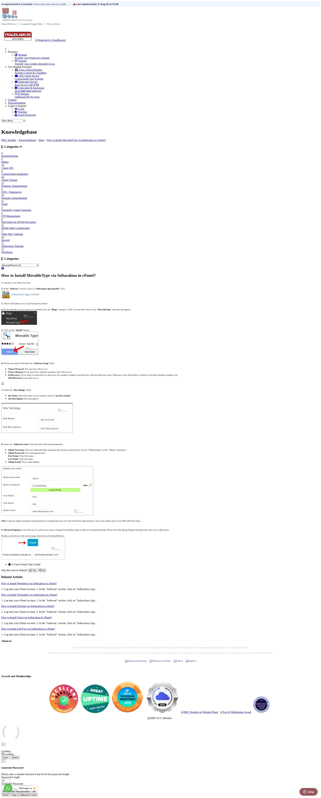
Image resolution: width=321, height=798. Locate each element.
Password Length (10, 777)
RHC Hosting (8, 140)
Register (32, 56)
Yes (34, 570)
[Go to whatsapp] (8, 788)
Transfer (35, 62)
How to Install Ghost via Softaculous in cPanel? (26, 617)
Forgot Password (26, 114)
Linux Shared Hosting (30, 71)
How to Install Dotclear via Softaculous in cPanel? (28, 606)
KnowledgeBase (17, 102)
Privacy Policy (53, 24)
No (43, 570)
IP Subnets (27, 95)
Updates (12, 99)
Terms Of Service (9, 24)
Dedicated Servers (27, 83)
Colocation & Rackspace (29, 89)
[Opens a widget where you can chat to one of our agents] (308, 792)
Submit (15, 757)
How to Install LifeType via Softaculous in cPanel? (28, 628)
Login (20, 108)
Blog (41, 140)
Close (5, 757)
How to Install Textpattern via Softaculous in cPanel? (29, 594)
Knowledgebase (27, 140)
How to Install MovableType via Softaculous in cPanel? (76, 140)
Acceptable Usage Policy (31, 24)
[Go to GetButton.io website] (8, 794)
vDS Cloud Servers (29, 77)
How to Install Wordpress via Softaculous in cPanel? (29, 583)
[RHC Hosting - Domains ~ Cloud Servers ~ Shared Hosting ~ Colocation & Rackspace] (8, 48)
